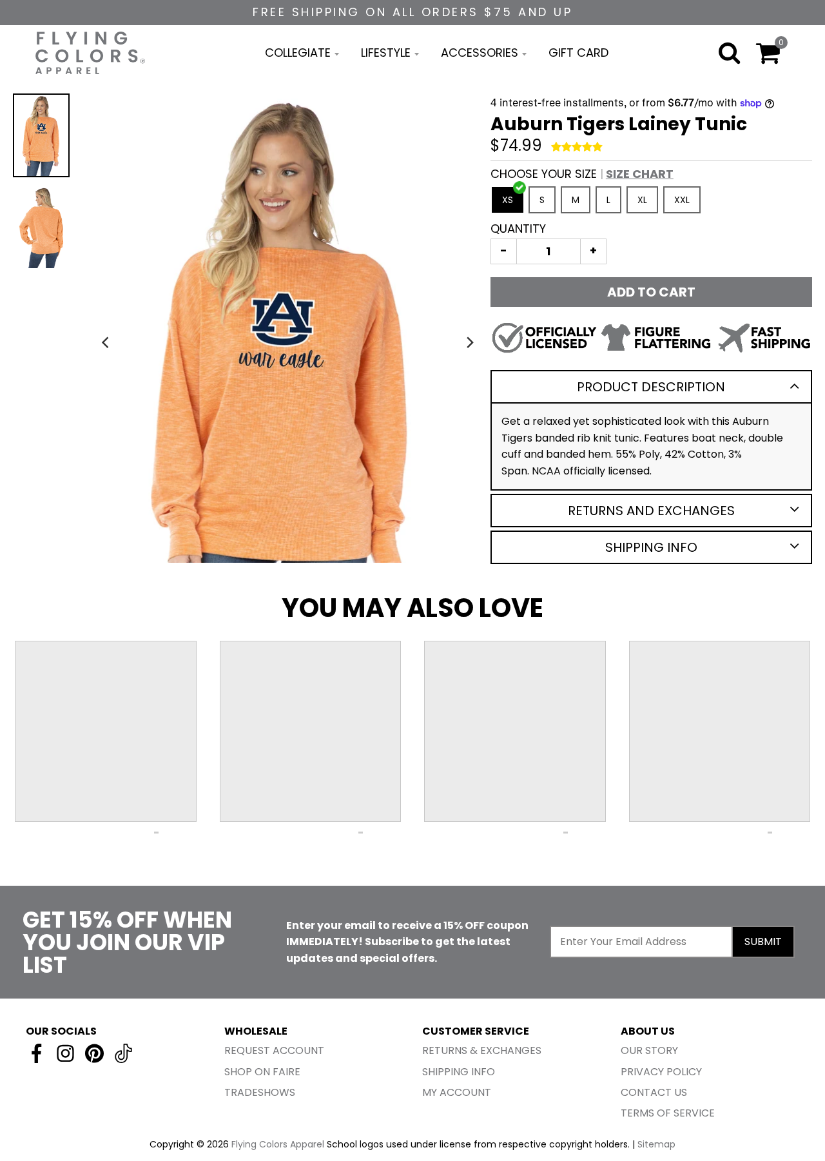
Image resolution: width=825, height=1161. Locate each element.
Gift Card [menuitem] (578, 52)
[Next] (470, 342)
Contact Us (654, 1092)
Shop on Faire (262, 1071)
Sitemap (656, 1144)
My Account (456, 1092)
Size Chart (640, 174)
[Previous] (106, 342)
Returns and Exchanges (651, 511)
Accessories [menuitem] (479, 52)
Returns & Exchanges (481, 1050)
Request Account (274, 1050)
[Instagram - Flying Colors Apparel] (65, 1053)
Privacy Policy (661, 1071)
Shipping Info (651, 547)
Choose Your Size (582, 174)
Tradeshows (259, 1092)
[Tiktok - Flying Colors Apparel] (123, 1053)
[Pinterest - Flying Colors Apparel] (94, 1053)
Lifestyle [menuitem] (386, 52)
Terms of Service (668, 1113)
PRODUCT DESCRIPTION (651, 387)
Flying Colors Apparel (277, 1144)
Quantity (518, 228)
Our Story (649, 1050)
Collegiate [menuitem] (298, 52)
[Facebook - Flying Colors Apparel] (36, 1053)
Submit (763, 941)
